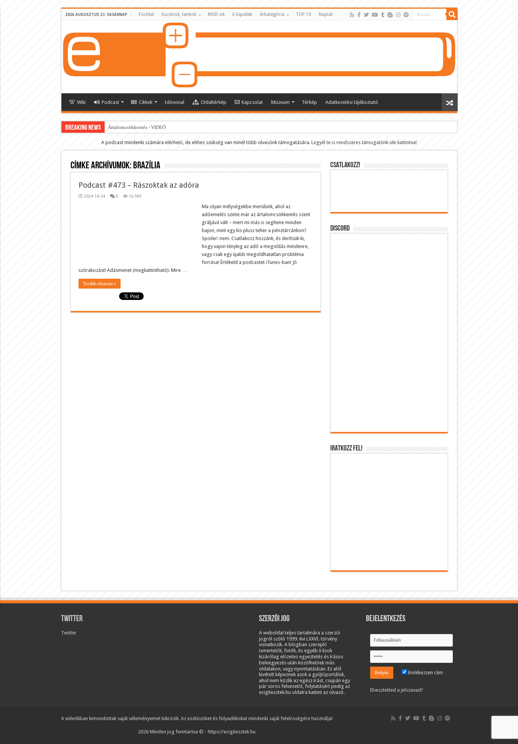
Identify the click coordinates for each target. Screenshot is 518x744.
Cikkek (145, 102)
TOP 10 (303, 14)
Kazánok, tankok (179, 14)
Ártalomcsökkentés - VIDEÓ (137, 127)
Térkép (309, 102)
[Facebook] (358, 14)
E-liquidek (242, 14)
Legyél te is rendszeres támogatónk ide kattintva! (364, 142)
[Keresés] (452, 14)
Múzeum (280, 102)
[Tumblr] (382, 14)
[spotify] (406, 14)
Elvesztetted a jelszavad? (396, 690)
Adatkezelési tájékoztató (351, 102)
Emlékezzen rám (425, 672)
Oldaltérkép (213, 102)
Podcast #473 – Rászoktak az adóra (138, 185)
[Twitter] (366, 14)
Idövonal (174, 102)
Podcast (110, 102)
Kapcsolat (252, 102)
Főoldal (146, 14)
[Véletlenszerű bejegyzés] (450, 102)
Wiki (81, 102)
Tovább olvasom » (99, 283)
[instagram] (398, 14)
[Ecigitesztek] (259, 56)
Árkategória (272, 14)
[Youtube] (375, 14)
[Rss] (352, 14)
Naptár (326, 14)
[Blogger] (390, 14)
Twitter (72, 619)
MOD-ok (216, 14)
